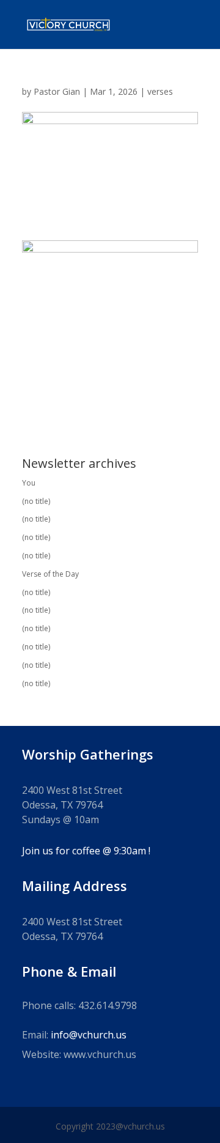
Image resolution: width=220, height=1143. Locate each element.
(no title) (36, 501)
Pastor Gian (57, 91)
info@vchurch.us (89, 1034)
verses (160, 91)
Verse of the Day (50, 574)
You (28, 483)
